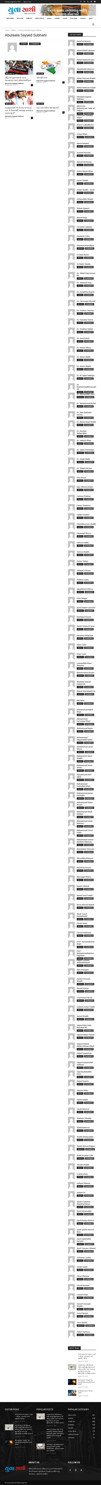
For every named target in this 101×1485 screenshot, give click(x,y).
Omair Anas (82, 923)
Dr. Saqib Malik (83, 459)
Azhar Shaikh (82, 180)
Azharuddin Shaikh (85, 199)
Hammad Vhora (84, 533)
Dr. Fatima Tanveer (85, 310)
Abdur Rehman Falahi (86, 87)
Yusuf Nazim (82, 1313)
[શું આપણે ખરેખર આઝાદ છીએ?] (72, 1393)
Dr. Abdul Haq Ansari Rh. (86, 274)
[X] (87, 1)
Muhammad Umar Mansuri (85, 822)
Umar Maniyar (83, 1276)
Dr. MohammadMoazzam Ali (86, 386)
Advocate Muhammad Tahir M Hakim (86, 108)
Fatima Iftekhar (84, 496)
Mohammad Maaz (85, 728)
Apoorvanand (83, 143)
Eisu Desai (81, 477)
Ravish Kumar (83, 988)
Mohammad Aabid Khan (85, 710)
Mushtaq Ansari (84, 867)
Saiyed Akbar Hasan (85, 1034)
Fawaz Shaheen (84, 505)
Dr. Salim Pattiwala (85, 450)
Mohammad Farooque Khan (83, 720)
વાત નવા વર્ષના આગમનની (47, 107)
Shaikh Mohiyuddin (85, 1137)
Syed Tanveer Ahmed (86, 1248)
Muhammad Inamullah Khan (83, 785)
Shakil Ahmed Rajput (86, 1146)
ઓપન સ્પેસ (9, 73)
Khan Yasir (81, 654)
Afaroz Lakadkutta (85, 125)
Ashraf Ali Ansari (84, 162)
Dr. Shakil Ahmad (84, 468)
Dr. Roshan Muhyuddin (81, 432)
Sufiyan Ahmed (83, 1183)
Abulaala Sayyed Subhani (14, 83)
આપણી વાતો (41, 77)
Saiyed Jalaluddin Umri (84, 1073)
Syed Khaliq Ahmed (85, 1220)
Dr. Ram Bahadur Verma (84, 413)
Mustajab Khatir (84, 877)
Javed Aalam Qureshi (86, 607)
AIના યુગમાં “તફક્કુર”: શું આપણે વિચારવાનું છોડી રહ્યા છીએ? (86, 1382)
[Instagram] (84, 1)
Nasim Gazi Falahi (85, 895)
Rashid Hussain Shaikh (83, 980)
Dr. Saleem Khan (84, 440)
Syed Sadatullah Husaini (84, 1240)
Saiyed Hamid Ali (84, 1053)
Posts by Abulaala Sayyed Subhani (30, 30)
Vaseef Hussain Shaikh (84, 1305)
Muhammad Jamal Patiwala (85, 794)
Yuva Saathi (82, 1322)
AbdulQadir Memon (85, 69)
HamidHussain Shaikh (86, 524)
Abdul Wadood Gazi (85, 60)
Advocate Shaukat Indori (85, 116)
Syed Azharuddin (84, 1211)
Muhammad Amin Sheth (84, 766)
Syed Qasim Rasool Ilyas (85, 1230)
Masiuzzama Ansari (85, 672)
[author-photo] (13, 47)
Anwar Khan (82, 134)
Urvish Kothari (83, 1285)
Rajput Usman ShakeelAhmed (83, 961)
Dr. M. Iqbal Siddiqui (85, 375)
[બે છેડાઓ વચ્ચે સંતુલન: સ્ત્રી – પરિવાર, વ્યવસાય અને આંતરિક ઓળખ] (72, 1356)
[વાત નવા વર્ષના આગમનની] (50, 98)
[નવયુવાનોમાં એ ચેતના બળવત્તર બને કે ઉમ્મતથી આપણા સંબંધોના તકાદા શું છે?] (19, 98)
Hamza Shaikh (83, 552)
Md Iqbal (80, 700)
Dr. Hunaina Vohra (85, 320)
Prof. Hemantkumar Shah (86, 943)
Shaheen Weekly (84, 1118)
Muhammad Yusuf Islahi (85, 831)
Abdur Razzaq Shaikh (86, 78)
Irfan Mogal (82, 598)
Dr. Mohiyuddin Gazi (86, 394)
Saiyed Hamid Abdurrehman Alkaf (85, 1045)
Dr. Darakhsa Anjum (85, 292)
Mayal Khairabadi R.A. (86, 691)
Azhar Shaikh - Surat (86, 190)
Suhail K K (81, 1192)
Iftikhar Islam (83, 580)
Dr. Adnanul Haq (84, 282)
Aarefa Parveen (84, 41)
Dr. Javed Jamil (83, 338)
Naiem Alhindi (83, 886)
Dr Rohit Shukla (83, 264)
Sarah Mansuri (83, 1109)
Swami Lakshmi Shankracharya (83, 1203)
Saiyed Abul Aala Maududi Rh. (84, 1026)
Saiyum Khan (82, 1090)
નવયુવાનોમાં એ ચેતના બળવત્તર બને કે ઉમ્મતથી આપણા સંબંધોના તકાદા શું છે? (19, 110)
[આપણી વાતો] (50, 68)
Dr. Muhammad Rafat (86, 403)
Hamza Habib (83, 542)
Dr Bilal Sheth (83, 255)
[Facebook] (81, 1)
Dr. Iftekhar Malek (85, 329)
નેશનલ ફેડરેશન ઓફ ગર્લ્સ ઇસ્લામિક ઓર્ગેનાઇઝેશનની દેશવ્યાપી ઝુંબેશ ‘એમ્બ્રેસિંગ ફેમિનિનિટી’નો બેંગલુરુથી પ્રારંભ (55, 1434)
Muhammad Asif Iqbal (84, 775)
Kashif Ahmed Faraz (86, 626)
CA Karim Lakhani (84, 227)
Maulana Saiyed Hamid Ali (84, 683)
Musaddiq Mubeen (85, 858)
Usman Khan (82, 1294)
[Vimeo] (91, 1)
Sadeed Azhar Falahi (86, 1007)
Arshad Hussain (84, 152)
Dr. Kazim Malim (84, 366)
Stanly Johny (82, 1174)
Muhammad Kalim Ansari (85, 803)
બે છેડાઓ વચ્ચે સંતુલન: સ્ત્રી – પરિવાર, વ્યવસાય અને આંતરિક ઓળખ (87, 1356)
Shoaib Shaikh (83, 1164)
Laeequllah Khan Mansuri (84, 664)
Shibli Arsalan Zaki (85, 1155)
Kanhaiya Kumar (84, 617)
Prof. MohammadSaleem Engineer (85, 953)
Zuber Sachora (83, 1332)
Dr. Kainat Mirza (84, 347)
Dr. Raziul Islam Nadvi (86, 422)
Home (7, 30)
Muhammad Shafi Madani (84, 813)
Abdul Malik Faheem (86, 50)
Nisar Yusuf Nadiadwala (82, 915)
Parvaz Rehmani (84, 932)
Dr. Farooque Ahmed (86, 301)
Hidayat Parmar (84, 570)
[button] (93, 24)
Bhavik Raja (82, 217)
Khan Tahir (81, 645)
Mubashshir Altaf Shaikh (84, 757)
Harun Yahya (82, 561)
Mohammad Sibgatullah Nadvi (84, 738)
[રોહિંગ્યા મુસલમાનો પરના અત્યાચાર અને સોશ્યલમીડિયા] (19, 68)
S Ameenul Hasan (84, 997)
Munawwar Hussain (85, 849)
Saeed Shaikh (82, 1016)
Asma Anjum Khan (85, 171)
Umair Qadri (82, 1267)
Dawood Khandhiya (85, 245)
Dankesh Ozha (83, 236)
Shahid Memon (83, 1127)
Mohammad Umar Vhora (85, 748)
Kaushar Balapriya (85, 635)
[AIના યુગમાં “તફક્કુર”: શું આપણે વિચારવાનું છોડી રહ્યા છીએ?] (72, 1382)
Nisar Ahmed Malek (85, 905)
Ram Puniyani (83, 969)
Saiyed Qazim (83, 1081)
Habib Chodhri (83, 515)
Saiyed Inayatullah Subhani (85, 1063)
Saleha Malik (82, 1099)
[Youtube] (94, 1)
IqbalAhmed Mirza (85, 589)
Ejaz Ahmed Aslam (85, 487)
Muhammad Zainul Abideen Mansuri (85, 840)
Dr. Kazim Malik (83, 357)
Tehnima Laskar (84, 1257)
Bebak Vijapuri (83, 208)
